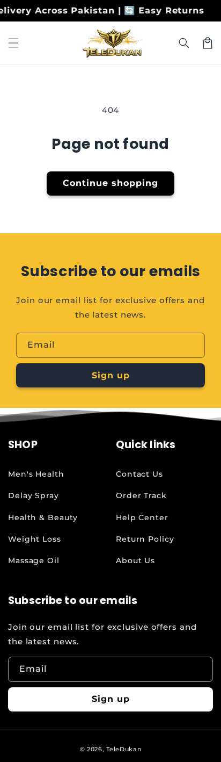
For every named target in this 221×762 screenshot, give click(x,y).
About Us (135, 560)
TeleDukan (123, 749)
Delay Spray (33, 495)
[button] (13, 43)
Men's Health (36, 474)
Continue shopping (110, 183)
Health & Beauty (43, 517)
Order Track (141, 495)
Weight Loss (34, 539)
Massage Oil (34, 560)
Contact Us (139, 474)
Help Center (142, 517)
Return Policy (145, 539)
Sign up (111, 375)
